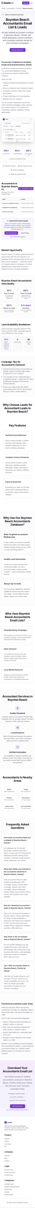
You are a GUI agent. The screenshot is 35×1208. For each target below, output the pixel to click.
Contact (6, 1161)
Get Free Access (11, 233)
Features (7, 1138)
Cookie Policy (8, 1175)
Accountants (11, 8)
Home (3, 8)
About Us (7, 1155)
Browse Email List (17, 50)
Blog (5, 1158)
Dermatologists (9, 1184)
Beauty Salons (8, 1194)
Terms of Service (9, 1172)
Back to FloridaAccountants (14, 14)
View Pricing (25, 233)
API (5, 1146)
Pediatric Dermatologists (11, 1186)
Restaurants (8, 1189)
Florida (19, 8)
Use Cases (7, 1144)
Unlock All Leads (27, 188)
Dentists (6, 1192)
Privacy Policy (8, 1170)
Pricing (6, 1141)
